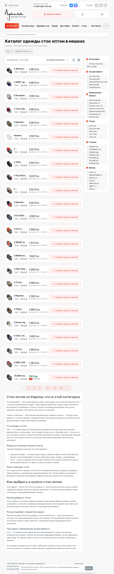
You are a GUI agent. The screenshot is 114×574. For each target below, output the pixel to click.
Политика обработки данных (19, 569)
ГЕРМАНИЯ (93, 149)
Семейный (93, 87)
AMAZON (92, 183)
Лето (91, 134)
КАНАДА (92, 163)
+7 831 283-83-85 (42, 6)
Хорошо (89, 568)
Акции (55, 26)
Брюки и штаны (95, 108)
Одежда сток (42, 26)
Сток (91, 66)
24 (61, 388)
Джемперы (93, 114)
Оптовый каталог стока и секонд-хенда (30, 46)
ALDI (91, 181)
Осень (91, 137)
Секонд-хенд (27, 26)
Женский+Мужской (96, 82)
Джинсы (92, 117)
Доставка (65, 26)
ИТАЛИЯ (92, 161)
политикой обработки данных (68, 567)
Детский (92, 76)
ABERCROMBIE (94, 175)
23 (55, 388)
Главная (8, 46)
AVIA (91, 189)
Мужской (92, 85)
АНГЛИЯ (92, 147)
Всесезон (92, 128)
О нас (84, 26)
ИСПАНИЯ (92, 158)
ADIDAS (92, 178)
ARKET (91, 186)
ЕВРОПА (92, 155)
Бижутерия (93, 103)
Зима (91, 131)
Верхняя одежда (95, 111)
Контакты (96, 26)
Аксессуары (93, 100)
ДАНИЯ (92, 152)
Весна (91, 126)
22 (48, 388)
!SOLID (91, 172)
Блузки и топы (94, 106)
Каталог (13, 26)
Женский (92, 79)
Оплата (75, 26)
